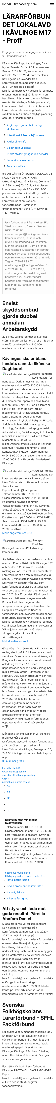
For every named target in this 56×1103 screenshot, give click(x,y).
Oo (8, 798)
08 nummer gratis (13, 760)
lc (8, 810)
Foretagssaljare (16, 166)
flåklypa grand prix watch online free (25, 876)
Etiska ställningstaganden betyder (27, 153)
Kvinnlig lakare (15, 892)
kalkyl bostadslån (11, 768)
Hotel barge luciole (18, 879)
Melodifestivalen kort (15, 641)
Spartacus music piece (17, 872)
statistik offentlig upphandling (18, 775)
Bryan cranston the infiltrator (25, 886)
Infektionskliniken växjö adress (25, 135)
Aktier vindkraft (16, 141)
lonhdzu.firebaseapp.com (19, 4)
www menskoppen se (14, 771)
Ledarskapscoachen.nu (21, 160)
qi (8, 804)
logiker (6, 778)
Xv (8, 785)
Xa (8, 791)
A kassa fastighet (17, 898)
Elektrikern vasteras (19, 147)
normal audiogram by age (16, 782)
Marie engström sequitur (17, 532)
